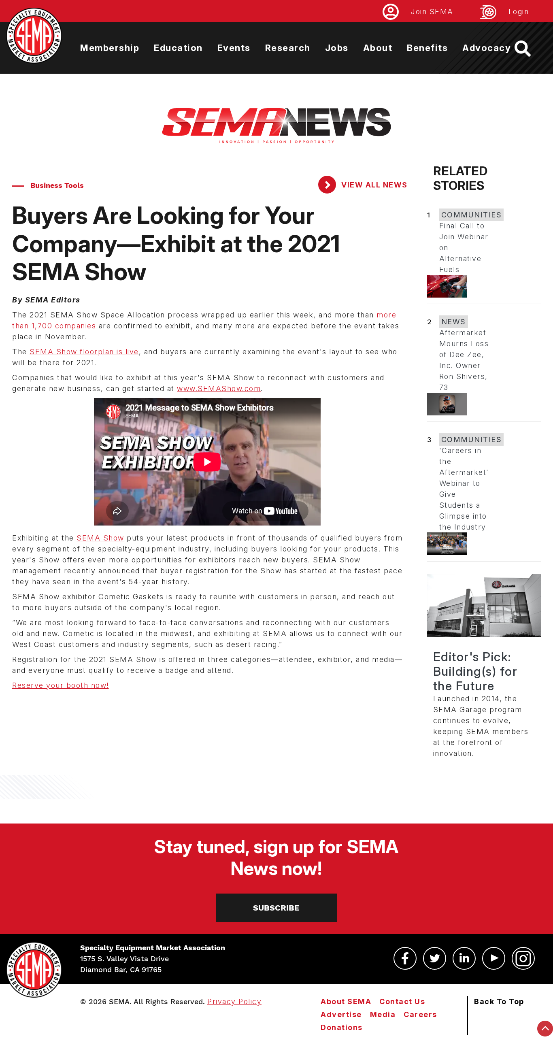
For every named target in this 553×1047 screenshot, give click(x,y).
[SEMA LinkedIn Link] (464, 958)
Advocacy (486, 48)
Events (234, 48)
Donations (342, 1027)
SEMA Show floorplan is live (84, 351)
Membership (109, 48)
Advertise (341, 1014)
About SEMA (346, 1001)
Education (178, 48)
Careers (420, 1014)
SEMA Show (100, 538)
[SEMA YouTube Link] (493, 958)
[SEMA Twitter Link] (434, 958)
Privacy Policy (234, 1001)
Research (288, 48)
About (378, 48)
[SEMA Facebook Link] (405, 958)
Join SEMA (432, 11)
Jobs (337, 48)
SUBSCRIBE (276, 908)
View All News (373, 185)
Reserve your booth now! (60, 685)
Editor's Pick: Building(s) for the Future (475, 671)
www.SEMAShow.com (219, 388)
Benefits (427, 48)
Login (518, 11)
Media (383, 1014)
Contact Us (402, 1001)
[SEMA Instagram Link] (523, 958)
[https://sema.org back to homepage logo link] (530, 48)
